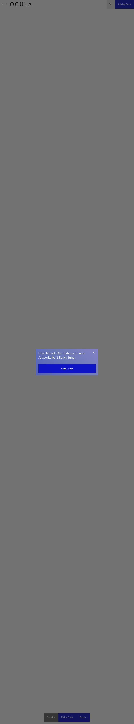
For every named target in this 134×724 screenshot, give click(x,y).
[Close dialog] (94, 352)
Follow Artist (67, 368)
